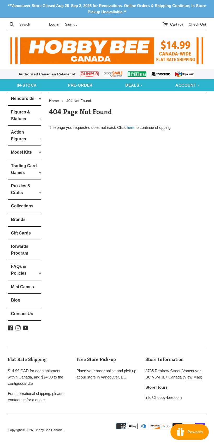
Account (185, 85)
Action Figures (26, 135)
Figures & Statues (26, 115)
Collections (22, 206)
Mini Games (22, 287)
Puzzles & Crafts (26, 189)
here (130, 127)
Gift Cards (21, 233)
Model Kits (26, 152)
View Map (192, 377)
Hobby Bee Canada (48, 430)
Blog (15, 300)
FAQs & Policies (26, 269)
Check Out (197, 24)
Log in (54, 24)
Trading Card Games (26, 169)
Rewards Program (19, 249)
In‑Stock (27, 85)
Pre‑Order (80, 85)
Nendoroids (26, 98)
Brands (18, 219)
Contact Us (22, 313)
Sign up (71, 24)
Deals (132, 85)
